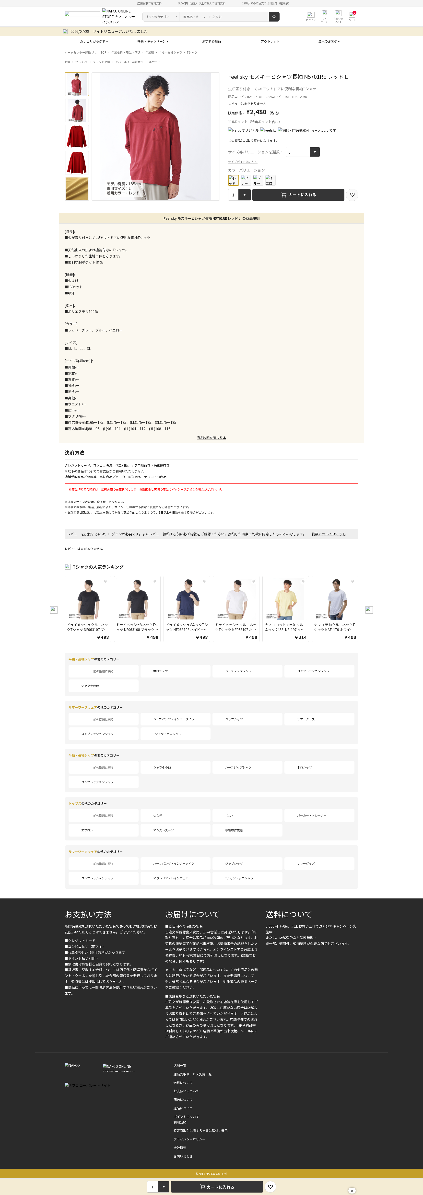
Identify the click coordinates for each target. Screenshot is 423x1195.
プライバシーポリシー (189, 1139)
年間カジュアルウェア (146, 62)
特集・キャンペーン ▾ (152, 41)
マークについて (324, 130)
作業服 (149, 52)
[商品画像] (77, 84)
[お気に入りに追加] (352, 195)
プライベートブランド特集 (92, 62)
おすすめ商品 (211, 41)
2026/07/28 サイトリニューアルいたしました (109, 31)
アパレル (121, 62)
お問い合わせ (183, 1156)
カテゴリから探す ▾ (94, 41)
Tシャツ (192, 52)
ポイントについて (186, 1116)
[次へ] (369, 610)
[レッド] (233, 180)
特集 (67, 62)
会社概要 (180, 1147)
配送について (183, 1099)
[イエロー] (270, 180)
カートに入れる (302, 194)
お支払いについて (186, 1091)
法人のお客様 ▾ (329, 41)
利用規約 (180, 1122)
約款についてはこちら (329, 533)
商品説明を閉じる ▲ (211, 437)
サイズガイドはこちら (243, 162)
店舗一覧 (180, 1065)
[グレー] (246, 180)
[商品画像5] (77, 189)
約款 (193, 533)
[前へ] (54, 610)
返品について (183, 1108)
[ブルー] (258, 180)
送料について (289, 913)
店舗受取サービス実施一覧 (193, 1074)
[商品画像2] (77, 110)
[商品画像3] (77, 137)
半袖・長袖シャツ (170, 52)
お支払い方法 (88, 913)
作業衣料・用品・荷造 (126, 52)
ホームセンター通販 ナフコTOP (85, 52)
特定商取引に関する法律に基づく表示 (201, 1130)
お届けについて (192, 913)
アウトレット (270, 41)
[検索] (274, 17)
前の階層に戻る (103, 671)
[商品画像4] (77, 162)
